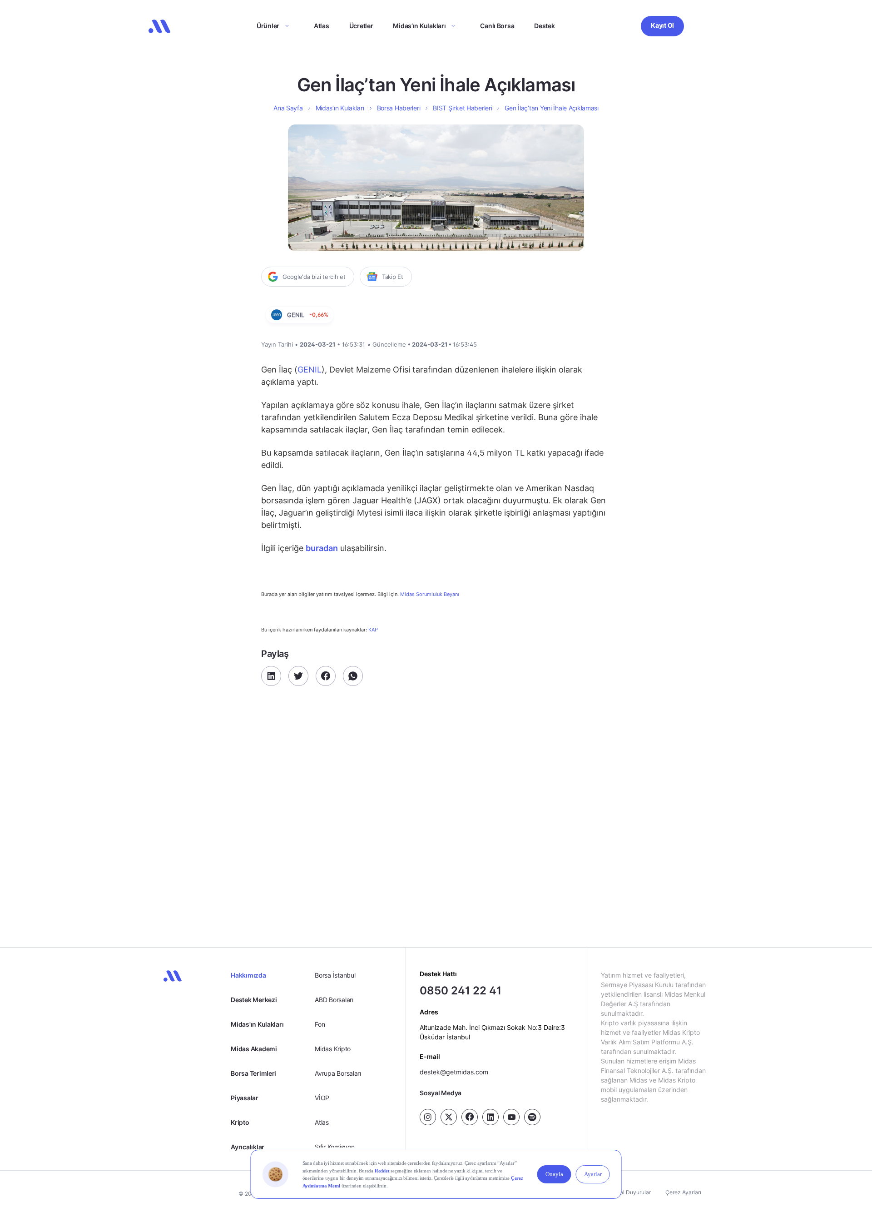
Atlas (321, 26)
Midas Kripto (333, 1049)
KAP (373, 629)
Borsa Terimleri (253, 1073)
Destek (544, 26)
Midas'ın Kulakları (257, 1024)
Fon (320, 1024)
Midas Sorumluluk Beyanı (429, 594)
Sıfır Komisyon (334, 1147)
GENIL (309, 369)
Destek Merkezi (254, 999)
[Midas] (159, 26)
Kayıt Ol (662, 25)
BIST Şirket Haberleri (462, 108)
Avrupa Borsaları (338, 1073)
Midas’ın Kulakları (419, 26)
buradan (322, 548)
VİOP (322, 1098)
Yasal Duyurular (631, 1192)
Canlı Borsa (497, 26)
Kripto (240, 1122)
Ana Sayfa (287, 108)
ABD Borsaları (334, 999)
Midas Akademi (254, 1049)
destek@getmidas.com (454, 1072)
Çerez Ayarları (683, 1192)
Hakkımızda (248, 975)
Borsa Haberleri (399, 108)
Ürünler (268, 26)
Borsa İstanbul (335, 975)
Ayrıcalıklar (247, 1147)
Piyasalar (244, 1098)
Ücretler (361, 26)
